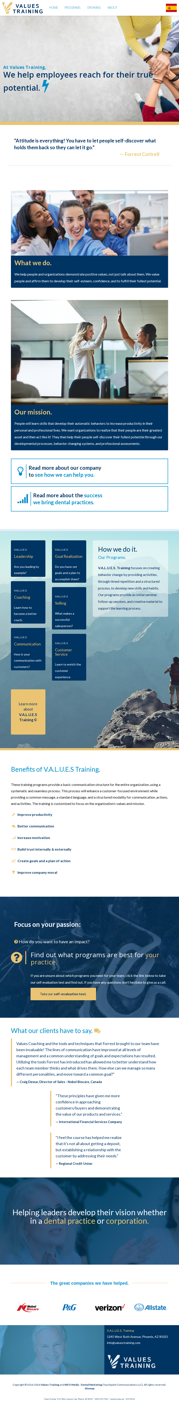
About (112, 7)
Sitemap (90, 1388)
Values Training (50, 1384)
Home (53, 7)
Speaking (94, 7)
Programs (73, 7)
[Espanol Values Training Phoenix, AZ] (171, 8)
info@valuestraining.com (123, 1343)
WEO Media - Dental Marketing (83, 1384)
